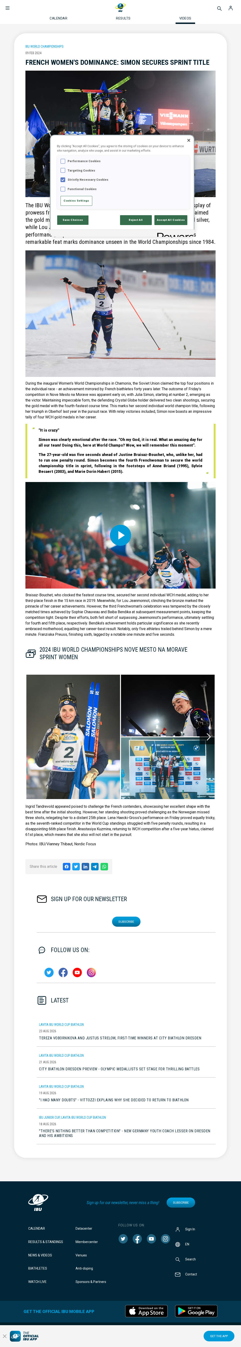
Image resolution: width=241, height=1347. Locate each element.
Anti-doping (84, 1268)
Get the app (219, 1336)
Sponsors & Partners (91, 1282)
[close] (4, 1336)
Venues (81, 1255)
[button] (7, 5)
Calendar (36, 1228)
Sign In (190, 1229)
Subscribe (126, 921)
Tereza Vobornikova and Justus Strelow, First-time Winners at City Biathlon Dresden (120, 1038)
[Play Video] (120, 535)
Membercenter (87, 1242)
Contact (191, 1274)
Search (190, 1259)
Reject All (136, 220)
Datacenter (84, 1228)
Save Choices (73, 220)
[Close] (189, 140)
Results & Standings (45, 1242)
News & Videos (40, 1255)
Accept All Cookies (171, 220)
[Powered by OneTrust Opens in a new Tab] (174, 234)
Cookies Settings (76, 200)
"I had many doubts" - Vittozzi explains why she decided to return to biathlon (114, 1100)
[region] (122, 186)
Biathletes (37, 1268)
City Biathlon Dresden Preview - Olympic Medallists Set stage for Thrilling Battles (119, 1069)
